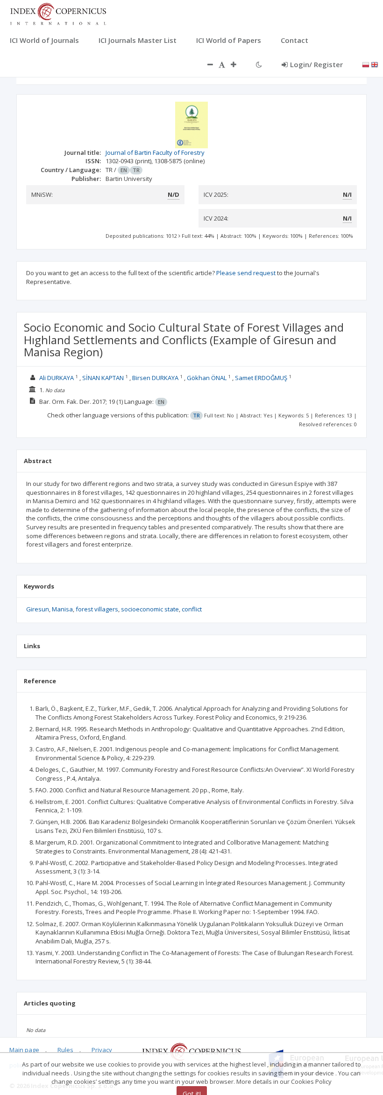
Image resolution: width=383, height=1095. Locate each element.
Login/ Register (316, 64)
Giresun (37, 609)
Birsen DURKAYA (155, 378)
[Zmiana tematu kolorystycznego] (259, 64)
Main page (24, 1050)
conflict (192, 609)
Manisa (62, 609)
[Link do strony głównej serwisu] (58, 13)
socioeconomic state (150, 609)
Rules (65, 1050)
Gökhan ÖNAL (207, 378)
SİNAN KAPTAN (103, 378)
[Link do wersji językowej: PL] (365, 64)
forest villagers (97, 609)
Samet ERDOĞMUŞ (261, 378)
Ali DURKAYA (56, 378)
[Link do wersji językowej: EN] (374, 64)
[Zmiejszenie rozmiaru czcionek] (205, 64)
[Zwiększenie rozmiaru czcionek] (238, 64)
